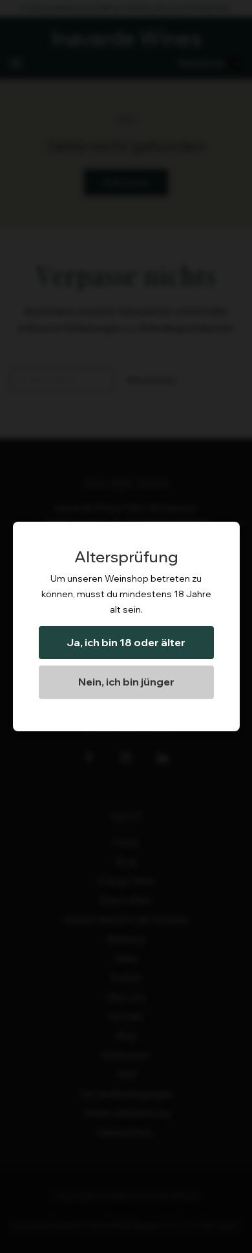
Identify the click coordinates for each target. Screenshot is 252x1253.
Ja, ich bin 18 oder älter (126, 642)
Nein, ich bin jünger (126, 681)
